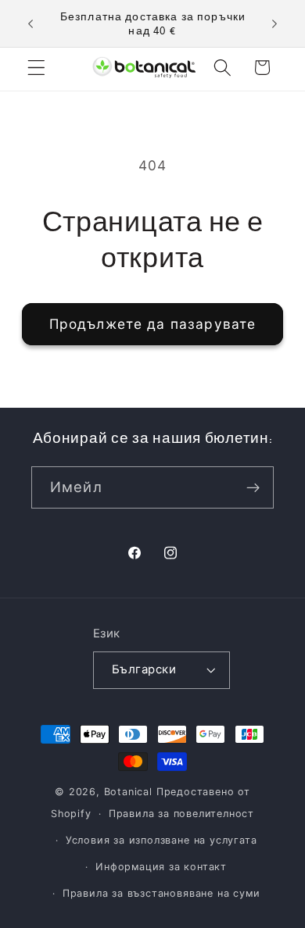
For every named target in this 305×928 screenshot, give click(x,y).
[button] (36, 67)
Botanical (130, 792)
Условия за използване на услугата (161, 840)
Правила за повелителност (181, 813)
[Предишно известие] (30, 23)
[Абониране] (253, 487)
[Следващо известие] (274, 23)
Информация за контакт (161, 867)
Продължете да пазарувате (153, 324)
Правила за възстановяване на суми (161, 893)
